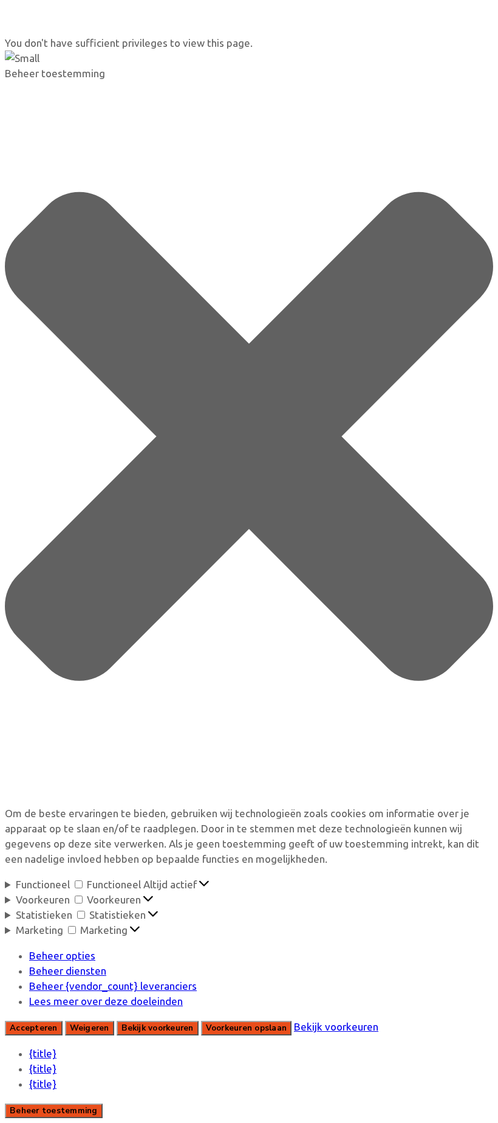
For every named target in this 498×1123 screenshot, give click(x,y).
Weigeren (89, 1028)
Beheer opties (62, 955)
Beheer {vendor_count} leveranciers (113, 986)
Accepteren (34, 1028)
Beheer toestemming (54, 1110)
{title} (42, 1053)
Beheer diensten (67, 970)
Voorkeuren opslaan (246, 1028)
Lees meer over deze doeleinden (106, 1001)
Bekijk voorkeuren (157, 1028)
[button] (249, 438)
